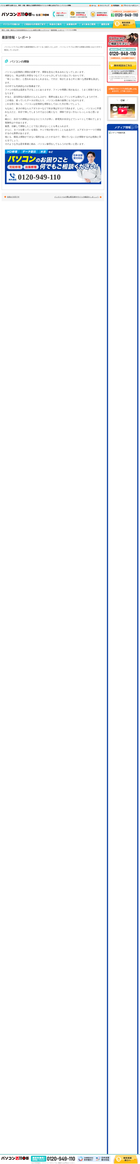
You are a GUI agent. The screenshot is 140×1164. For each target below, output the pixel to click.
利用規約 (116, 5)
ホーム (93, 5)
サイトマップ (104, 5)
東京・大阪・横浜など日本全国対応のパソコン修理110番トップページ (25, 30)
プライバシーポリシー (130, 5)
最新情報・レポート (57, 30)
